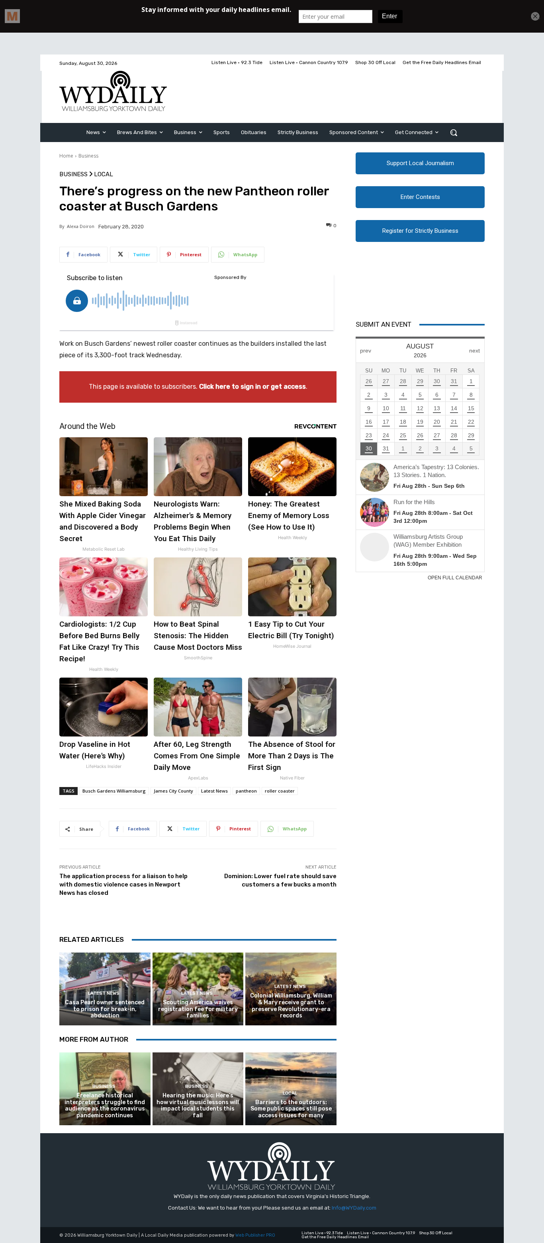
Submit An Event (383, 324)
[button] (453, 132)
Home (66, 155)
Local (103, 174)
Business (88, 155)
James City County (173, 791)
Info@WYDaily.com (354, 1208)
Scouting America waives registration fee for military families (198, 1009)
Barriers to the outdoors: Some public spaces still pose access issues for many (291, 1109)
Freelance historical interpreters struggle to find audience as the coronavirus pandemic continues (105, 1105)
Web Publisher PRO (255, 1235)
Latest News (214, 791)
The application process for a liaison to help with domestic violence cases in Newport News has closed (123, 884)
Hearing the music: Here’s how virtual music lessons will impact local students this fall (198, 1105)
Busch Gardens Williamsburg (114, 791)
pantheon (246, 791)
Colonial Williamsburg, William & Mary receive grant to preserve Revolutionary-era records (291, 1005)
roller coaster (280, 791)
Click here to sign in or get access (252, 386)
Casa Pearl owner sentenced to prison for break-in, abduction (105, 1009)
